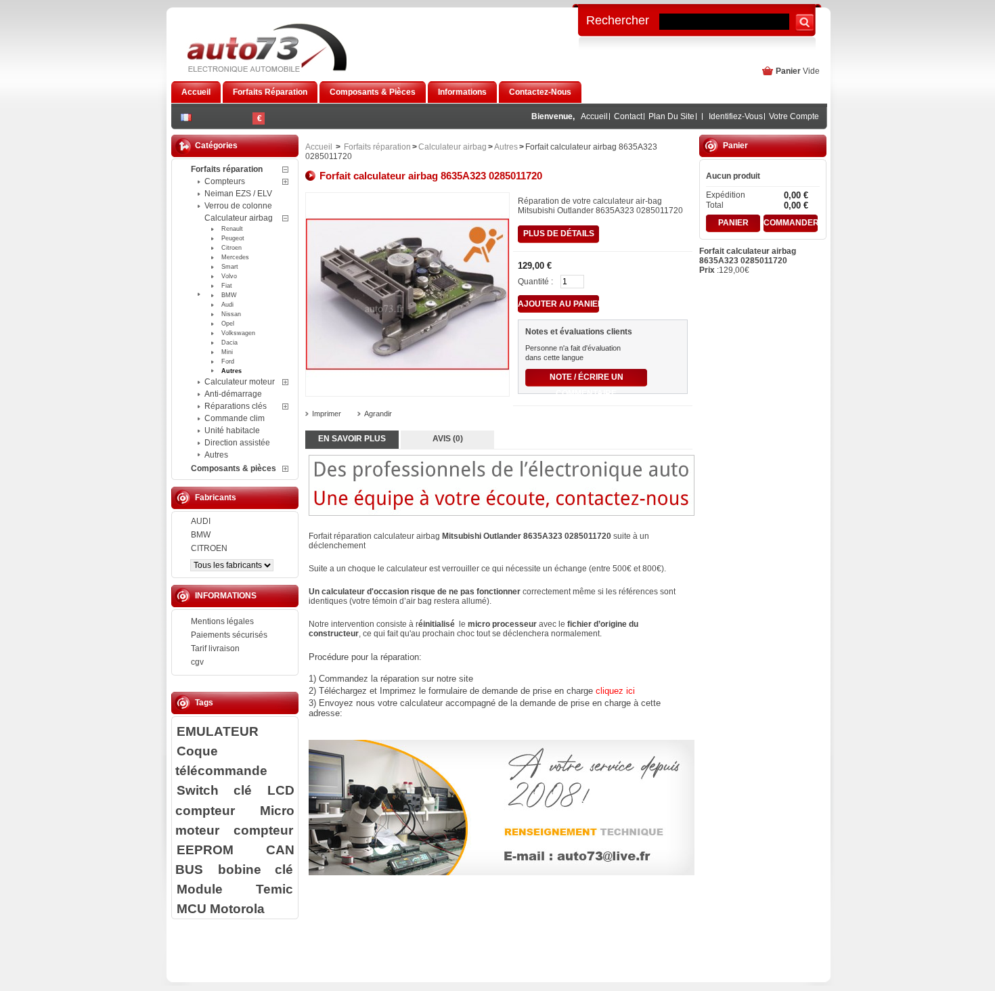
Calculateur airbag (238, 218)
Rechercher (617, 20)
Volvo (229, 276)
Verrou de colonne (238, 206)
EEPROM (205, 849)
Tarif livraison (215, 648)
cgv (197, 662)
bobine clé (255, 869)
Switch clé (214, 790)
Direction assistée (237, 442)
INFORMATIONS (226, 595)
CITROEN (209, 548)
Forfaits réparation (227, 169)
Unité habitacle (232, 430)
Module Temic (235, 888)
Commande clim (234, 418)
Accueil (594, 116)
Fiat (226, 285)
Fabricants (215, 497)
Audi (227, 304)
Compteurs (224, 181)
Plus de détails (558, 233)
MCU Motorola (221, 908)
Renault (232, 228)
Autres (231, 371)
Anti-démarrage (233, 394)
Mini (227, 352)
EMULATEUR (218, 731)
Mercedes (235, 257)
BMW (229, 295)
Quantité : (535, 281)
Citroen (231, 247)
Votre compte (794, 116)
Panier (788, 71)
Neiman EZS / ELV (238, 193)
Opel (227, 323)
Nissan (231, 314)
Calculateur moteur (239, 382)
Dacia (229, 342)
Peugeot (232, 238)
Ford (227, 361)
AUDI (201, 521)
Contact (628, 116)
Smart (229, 266)
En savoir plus (352, 438)
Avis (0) (448, 438)
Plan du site (671, 116)
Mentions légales (222, 621)
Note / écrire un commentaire (586, 379)
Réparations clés (235, 406)
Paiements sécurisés (229, 635)
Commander (791, 222)
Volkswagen (238, 333)
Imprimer (326, 414)
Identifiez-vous (736, 116)
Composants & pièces (233, 468)
